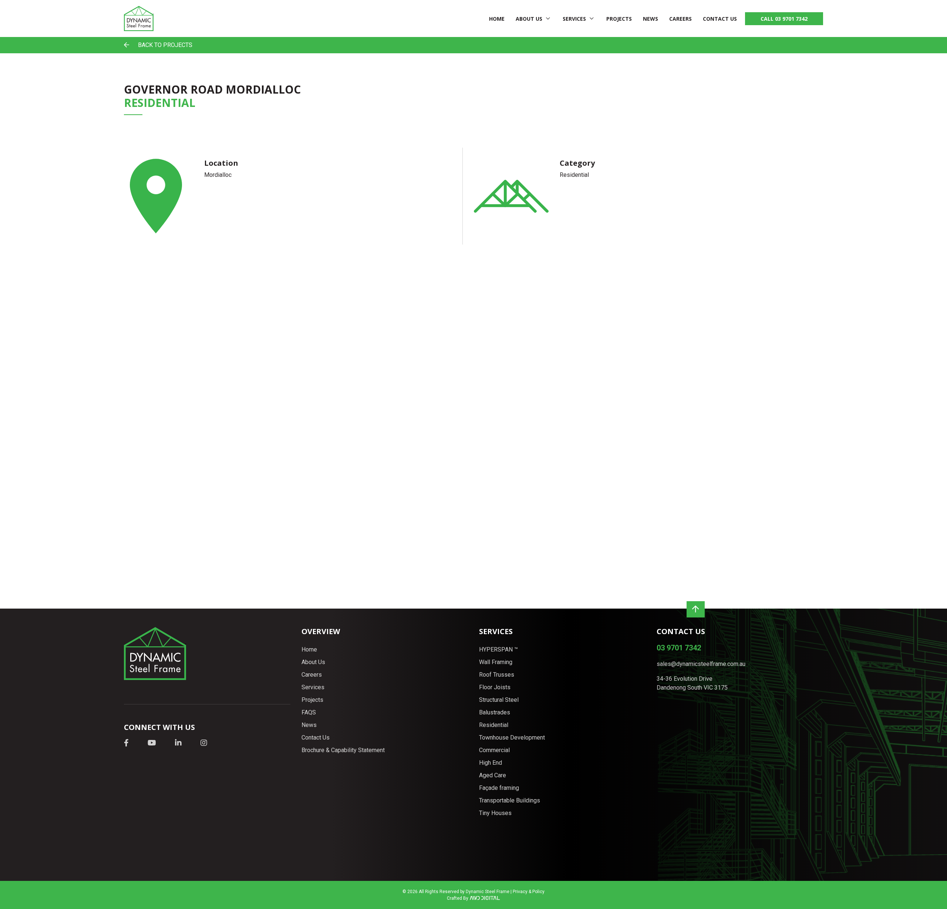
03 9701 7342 (679, 647)
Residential (493, 724)
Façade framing (499, 787)
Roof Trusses (496, 674)
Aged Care (492, 775)
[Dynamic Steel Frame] (138, 18)
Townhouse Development (512, 737)
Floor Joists (494, 687)
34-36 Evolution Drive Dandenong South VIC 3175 (692, 683)
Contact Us (720, 18)
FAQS (308, 712)
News (650, 18)
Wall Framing (495, 662)
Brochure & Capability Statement (343, 750)
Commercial (494, 750)
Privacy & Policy (529, 891)
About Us (529, 18)
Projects (619, 18)
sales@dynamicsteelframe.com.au (701, 663)
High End (490, 762)
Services (574, 18)
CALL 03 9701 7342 (784, 18)
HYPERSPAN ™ (498, 649)
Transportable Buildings (509, 800)
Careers (680, 18)
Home (497, 18)
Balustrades (494, 712)
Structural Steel (499, 699)
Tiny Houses (495, 813)
